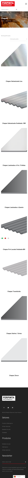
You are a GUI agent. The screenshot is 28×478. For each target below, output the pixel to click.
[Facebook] (4, 407)
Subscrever (24, 462)
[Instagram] (12, 407)
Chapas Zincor (14, 375)
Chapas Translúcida (14, 291)
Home (2, 20)
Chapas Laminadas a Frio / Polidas (14, 165)
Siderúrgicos (16, 20)
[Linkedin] (8, 407)
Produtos (8, 20)
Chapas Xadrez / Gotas (14, 333)
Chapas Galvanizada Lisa (14, 81)
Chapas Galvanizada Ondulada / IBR (14, 123)
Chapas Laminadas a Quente (14, 207)
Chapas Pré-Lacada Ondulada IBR (14, 249)
